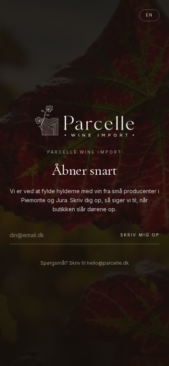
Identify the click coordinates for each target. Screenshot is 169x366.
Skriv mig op (140, 235)
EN (149, 15)
